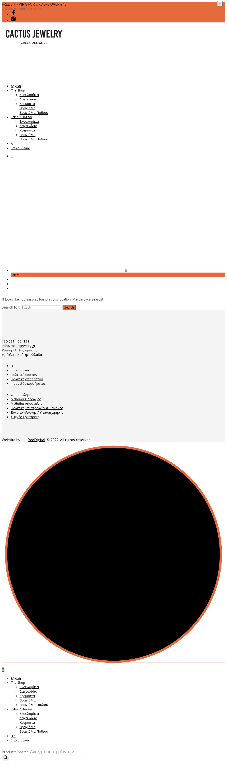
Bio (13, 143)
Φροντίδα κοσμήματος (28, 383)
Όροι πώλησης (22, 394)
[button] (12, 155)
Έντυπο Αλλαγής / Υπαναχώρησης (37, 412)
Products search (15, 751)
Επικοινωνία (20, 148)
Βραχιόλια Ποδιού (34, 112)
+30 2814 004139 (15, 341)
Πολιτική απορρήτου (27, 379)
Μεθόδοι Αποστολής (26, 403)
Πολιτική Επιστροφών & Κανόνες (37, 408)
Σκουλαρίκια (29, 94)
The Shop (18, 90)
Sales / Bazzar (21, 117)
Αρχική (16, 86)
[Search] (5, 758)
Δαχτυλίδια (28, 99)
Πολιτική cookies (24, 374)
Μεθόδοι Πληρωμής (26, 399)
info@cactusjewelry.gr (18, 345)
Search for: (11, 307)
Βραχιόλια (27, 108)
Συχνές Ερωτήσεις (25, 416)
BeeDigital (36, 439)
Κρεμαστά (27, 103)
